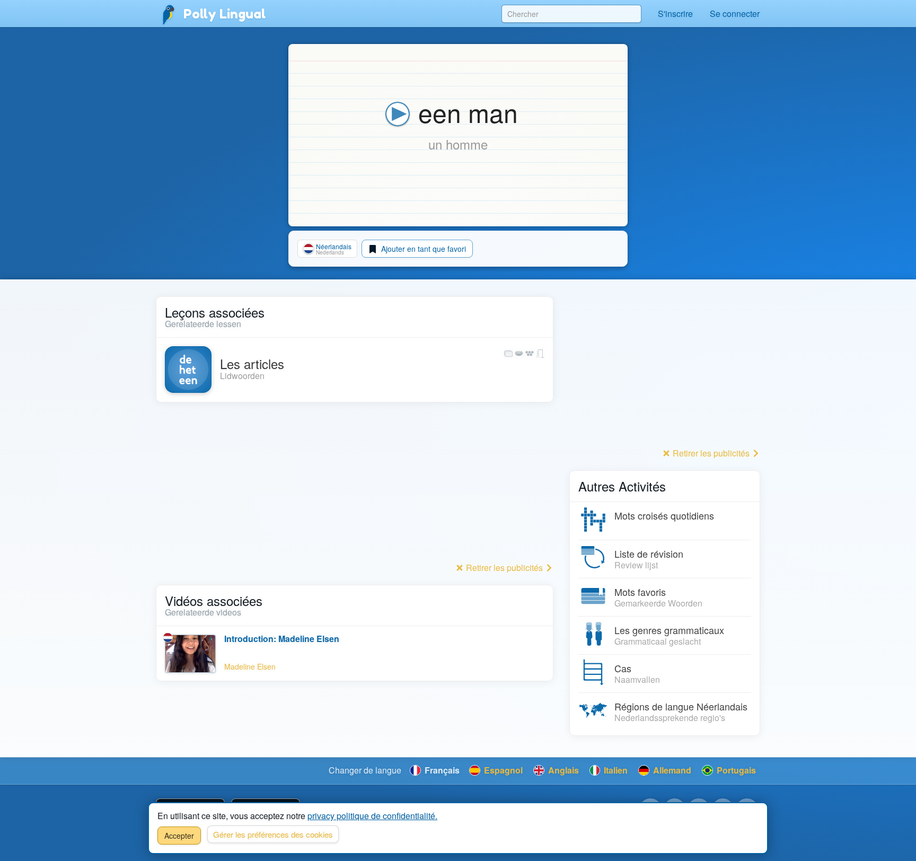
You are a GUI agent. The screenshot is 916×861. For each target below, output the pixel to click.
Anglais (562, 770)
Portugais (735, 770)
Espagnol (502, 770)
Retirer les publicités (504, 567)
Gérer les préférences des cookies (273, 834)
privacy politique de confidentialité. (372, 816)
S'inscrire (675, 13)
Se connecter (735, 13)
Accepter (179, 835)
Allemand (671, 770)
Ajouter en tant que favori (422, 248)
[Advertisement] (354, 485)
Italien (615, 770)
